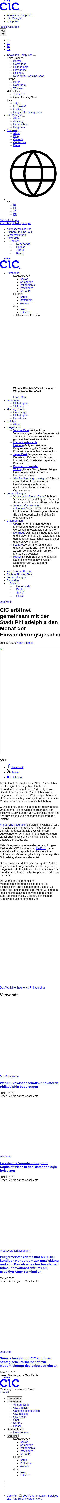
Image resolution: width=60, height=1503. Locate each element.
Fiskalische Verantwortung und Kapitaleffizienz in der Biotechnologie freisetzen (28, 1166)
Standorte (12, 1436)
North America (25, 642)
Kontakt (4, 1392)
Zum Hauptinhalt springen (15, 223)
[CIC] (10, 9)
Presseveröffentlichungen (15, 1250)
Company (12, 21)
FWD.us (41, 848)
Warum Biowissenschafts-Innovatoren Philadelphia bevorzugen (29, 1084)
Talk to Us (6, 26)
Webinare (6, 1156)
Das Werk (6, 601)
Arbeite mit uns (15, 1429)
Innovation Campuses (19, 15)
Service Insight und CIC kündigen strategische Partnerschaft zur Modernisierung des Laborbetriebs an (29, 1362)
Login (15, 26)
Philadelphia (37, 987)
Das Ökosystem (9, 1076)
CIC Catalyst (14, 18)
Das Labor (6, 1351)
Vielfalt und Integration (13, 824)
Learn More (20, 397)
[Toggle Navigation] (21, 268)
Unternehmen (14, 1398)
